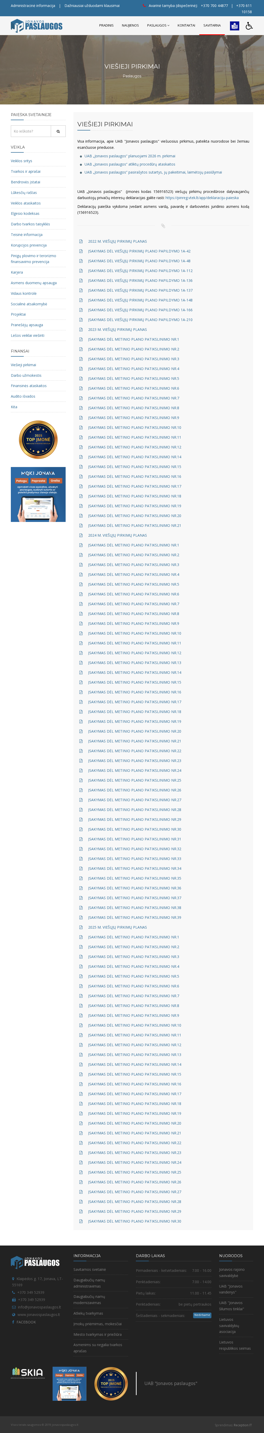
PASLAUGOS (157, 25)
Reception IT (243, 1425)
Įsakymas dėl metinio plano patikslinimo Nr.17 (134, 486)
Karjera (17, 272)
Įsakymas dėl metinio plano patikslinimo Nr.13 (134, 662)
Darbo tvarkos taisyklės (30, 224)
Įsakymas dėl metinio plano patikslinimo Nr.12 (134, 447)
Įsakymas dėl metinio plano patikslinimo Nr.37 (134, 897)
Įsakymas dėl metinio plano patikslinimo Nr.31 (134, 839)
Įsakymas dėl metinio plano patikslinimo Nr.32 (134, 848)
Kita (14, 406)
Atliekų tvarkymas (88, 1313)
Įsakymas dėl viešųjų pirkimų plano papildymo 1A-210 (140, 319)
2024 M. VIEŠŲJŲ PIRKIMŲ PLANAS (117, 535)
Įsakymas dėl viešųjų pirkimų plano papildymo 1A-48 (139, 260)
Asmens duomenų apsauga (34, 282)
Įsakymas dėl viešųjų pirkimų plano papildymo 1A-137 (140, 290)
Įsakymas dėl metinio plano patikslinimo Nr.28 (134, 809)
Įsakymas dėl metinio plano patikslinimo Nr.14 (134, 456)
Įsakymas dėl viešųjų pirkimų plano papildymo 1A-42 (139, 251)
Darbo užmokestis (26, 375)
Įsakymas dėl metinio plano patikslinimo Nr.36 (134, 888)
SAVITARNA (212, 25)
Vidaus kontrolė (24, 293)
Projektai (18, 314)
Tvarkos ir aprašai (25, 171)
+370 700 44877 (214, 5)
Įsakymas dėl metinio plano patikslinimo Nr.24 (134, 770)
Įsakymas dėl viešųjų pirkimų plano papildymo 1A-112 (140, 270)
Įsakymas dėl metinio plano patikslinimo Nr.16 (134, 476)
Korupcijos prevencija (29, 245)
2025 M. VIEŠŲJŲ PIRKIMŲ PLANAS (117, 927)
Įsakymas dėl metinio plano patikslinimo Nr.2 (133, 349)
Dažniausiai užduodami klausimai (92, 5)
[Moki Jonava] (38, 494)
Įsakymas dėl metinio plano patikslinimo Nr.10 (134, 427)
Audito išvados (23, 396)
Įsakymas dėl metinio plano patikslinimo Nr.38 (134, 907)
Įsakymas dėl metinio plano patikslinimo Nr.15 (134, 466)
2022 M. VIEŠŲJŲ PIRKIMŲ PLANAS (117, 241)
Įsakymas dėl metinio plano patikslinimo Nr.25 (134, 780)
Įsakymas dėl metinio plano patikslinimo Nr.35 (134, 878)
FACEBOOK (26, 1322)
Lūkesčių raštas (24, 192)
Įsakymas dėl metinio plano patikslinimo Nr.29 (134, 819)
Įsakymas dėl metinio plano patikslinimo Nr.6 (133, 388)
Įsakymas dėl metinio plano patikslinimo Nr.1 (133, 339)
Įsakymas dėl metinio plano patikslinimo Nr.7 (133, 398)
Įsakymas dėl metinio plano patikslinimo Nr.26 (134, 790)
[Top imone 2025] (111, 1383)
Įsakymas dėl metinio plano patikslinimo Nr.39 (134, 917)
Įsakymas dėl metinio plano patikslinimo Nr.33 (134, 858)
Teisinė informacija (27, 234)
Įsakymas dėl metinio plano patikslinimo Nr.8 (133, 407)
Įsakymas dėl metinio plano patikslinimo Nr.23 (134, 760)
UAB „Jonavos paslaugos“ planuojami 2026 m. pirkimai (130, 155)
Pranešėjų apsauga (27, 324)
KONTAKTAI (186, 25)
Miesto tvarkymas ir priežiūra (97, 1334)
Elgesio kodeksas (25, 213)
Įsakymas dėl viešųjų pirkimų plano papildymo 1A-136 (140, 280)
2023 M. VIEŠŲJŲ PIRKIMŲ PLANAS (117, 329)
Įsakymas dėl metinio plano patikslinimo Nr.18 (134, 496)
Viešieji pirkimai (23, 364)
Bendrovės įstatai (25, 181)
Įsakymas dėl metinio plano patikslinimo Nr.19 (134, 505)
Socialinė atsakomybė (29, 303)
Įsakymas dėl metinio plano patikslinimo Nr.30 (134, 829)
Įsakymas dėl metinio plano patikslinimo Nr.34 (134, 868)
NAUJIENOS (130, 25)
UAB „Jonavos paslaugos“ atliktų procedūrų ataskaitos (130, 164)
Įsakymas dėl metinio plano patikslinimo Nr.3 (133, 358)
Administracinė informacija (33, 5)
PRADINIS (106, 25)
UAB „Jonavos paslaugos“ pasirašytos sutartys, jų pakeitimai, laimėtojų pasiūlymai (153, 172)
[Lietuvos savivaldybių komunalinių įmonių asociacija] (28, 1373)
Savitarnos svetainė (89, 1269)
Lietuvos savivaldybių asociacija (229, 1325)
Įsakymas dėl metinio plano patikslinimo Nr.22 (134, 750)
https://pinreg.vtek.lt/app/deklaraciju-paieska (202, 197)
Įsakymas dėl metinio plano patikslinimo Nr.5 (133, 378)
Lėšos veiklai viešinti (27, 335)
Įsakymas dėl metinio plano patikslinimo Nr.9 (133, 417)
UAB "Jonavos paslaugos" (170, 1383)
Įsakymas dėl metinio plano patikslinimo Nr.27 (134, 799)
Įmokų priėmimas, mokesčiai (97, 1323)
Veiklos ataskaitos (26, 203)
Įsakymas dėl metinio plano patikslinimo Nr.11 (134, 437)
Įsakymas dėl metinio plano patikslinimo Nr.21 (134, 525)
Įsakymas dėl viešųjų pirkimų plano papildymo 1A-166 (140, 309)
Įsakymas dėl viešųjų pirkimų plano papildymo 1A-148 (140, 300)
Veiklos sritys (21, 160)
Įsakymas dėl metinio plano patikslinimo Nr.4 (133, 368)
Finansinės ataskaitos (29, 385)
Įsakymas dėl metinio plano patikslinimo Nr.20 (134, 515)
